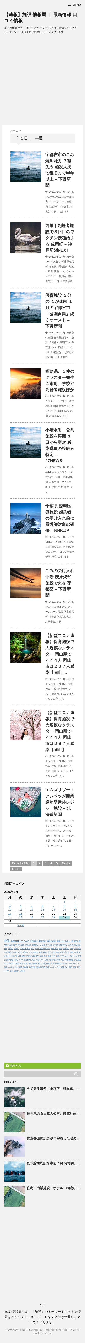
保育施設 (21, 956)
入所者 (56, 261)
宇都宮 (64, 342)
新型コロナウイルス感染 (13, 967)
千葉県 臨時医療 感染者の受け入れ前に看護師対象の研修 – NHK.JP (59, 518)
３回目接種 (66, 281)
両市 (61, 401)
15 (64, 909)
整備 (41, 956)
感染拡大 (56, 546)
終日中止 (50, 621)
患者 (79, 956)
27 (42, 917)
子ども (66, 952)
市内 (54, 347)
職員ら (62, 276)
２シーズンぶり (54, 845)
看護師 (70, 551)
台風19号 (11, 963)
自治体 (16, 971)
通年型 (61, 840)
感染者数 (63, 688)
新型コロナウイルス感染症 (18, 952)
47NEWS (50, 472)
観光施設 (54, 949)
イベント (76, 963)
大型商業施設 (9, 960)
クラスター (51, 401)
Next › (66, 863)
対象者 (49, 271)
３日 (66, 556)
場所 (43, 963)
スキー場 (66, 830)
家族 (46, 960)
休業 (74, 967)
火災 (47, 211)
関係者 (42, 967)
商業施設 (42, 941)
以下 (11, 971)
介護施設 (28, 945)
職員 (10, 945)
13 (42, 909)
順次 (66, 486)
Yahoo (45, 952)
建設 (49, 956)
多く (49, 952)
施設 (7, 940)
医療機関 (27, 960)
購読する (15, 1065)
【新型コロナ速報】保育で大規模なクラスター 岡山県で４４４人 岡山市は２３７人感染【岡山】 (59, 731)
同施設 (10, 949)
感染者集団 (51, 406)
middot (6, 971)
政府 (57, 952)
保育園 (49, 337)
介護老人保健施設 (32, 956)
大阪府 (51, 960)
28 (53, 917)
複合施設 (66, 949)
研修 (47, 556)
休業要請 (32, 967)
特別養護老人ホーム (60, 963)
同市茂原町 (51, 206)
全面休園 (54, 342)
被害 (53, 956)
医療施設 (60, 541)
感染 (58, 941)
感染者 (66, 546)
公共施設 (49, 945)
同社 (39, 963)
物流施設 (77, 960)
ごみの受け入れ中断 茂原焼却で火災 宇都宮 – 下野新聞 (59, 583)
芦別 (54, 840)
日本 (29, 963)
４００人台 (51, 698)
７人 (61, 698)
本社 (5, 963)
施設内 (16, 949)
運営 (21, 963)
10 (9, 909)
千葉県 (70, 541)
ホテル (37, 949)
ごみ (47, 606)
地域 (40, 952)
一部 (5, 952)
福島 (66, 411)
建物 (38, 967)
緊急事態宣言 (45, 949)
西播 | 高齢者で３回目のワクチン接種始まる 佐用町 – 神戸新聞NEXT (59, 237)
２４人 (70, 693)
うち (30, 952)
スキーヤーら (52, 830)
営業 (71, 956)
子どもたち (64, 956)
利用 (62, 952)
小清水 (57, 477)
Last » (16, 869)
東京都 (14, 956)
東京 (32, 949)
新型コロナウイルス (60, 482)
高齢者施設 (55, 415)
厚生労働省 (35, 960)
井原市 (62, 683)
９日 (66, 211)
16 (75, 909)
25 (20, 917)
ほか (71, 949)
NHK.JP (49, 541)
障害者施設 (69, 960)
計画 (25, 963)
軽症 (62, 960)
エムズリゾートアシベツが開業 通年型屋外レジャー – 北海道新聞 (59, 802)
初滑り (49, 835)
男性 (45, 956)
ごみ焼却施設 (52, 196)
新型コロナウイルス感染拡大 (57, 967)
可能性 (22, 971)
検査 (48, 963)
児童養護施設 (25, 949)
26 (31, 917)
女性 (10, 956)
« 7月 (21, 925)
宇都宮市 (64, 206)
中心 (75, 956)
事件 (42, 960)
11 (20, 909)
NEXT (48, 261)
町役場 (53, 486)
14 (53, 909)
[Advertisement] (42, 80)
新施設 (25, 967)
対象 (71, 266)
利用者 (55, 945)
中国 (78, 967)
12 (31, 909)
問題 (17, 963)
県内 (60, 411)
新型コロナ (19, 960)
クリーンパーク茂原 (60, 201)
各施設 (53, 266)
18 (20, 913)
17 (9, 913)
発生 (60, 486)
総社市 (55, 693)
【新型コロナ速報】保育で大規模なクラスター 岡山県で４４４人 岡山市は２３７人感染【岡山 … (59, 654)
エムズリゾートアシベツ (59, 825)
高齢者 (35, 952)
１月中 (64, 357)
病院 (57, 956)
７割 (60, 211)
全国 (60, 949)
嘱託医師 (63, 266)
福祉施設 (77, 949)
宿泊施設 (34, 941)
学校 (71, 401)
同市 (58, 960)
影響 (62, 616)
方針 (53, 952)
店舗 (70, 967)
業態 (47, 840)
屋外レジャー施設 (64, 835)
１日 (54, 211)
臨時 (54, 556)
